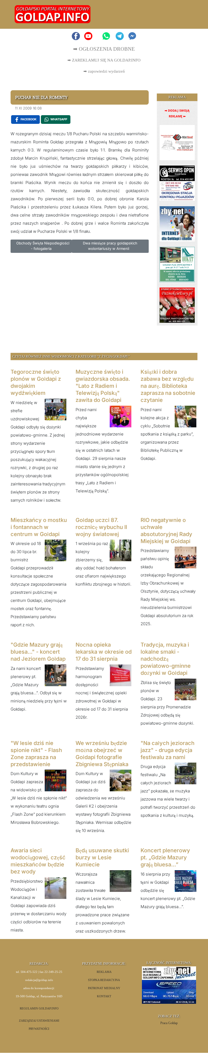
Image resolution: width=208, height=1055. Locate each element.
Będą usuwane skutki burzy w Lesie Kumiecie (102, 857)
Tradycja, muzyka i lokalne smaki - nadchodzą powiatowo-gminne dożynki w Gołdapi (166, 658)
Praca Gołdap (169, 1023)
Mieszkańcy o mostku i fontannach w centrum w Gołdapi (39, 527)
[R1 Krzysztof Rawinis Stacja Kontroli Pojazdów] (177, 182)
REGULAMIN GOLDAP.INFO (39, 1008)
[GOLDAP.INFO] (52, 14)
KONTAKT (104, 996)
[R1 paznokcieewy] (177, 304)
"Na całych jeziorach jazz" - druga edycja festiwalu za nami (167, 750)
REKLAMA (104, 971)
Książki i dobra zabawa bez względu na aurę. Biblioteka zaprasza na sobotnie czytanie (168, 386)
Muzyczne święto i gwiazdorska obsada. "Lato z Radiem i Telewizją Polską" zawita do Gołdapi (103, 386)
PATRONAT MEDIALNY (104, 988)
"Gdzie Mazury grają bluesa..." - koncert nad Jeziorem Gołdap (38, 651)
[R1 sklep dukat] (177, 264)
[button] (187, 14)
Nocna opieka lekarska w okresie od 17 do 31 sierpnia (104, 651)
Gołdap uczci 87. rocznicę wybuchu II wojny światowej (101, 527)
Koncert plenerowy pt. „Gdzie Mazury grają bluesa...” (165, 857)
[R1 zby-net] (177, 223)
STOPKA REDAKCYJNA (104, 980)
